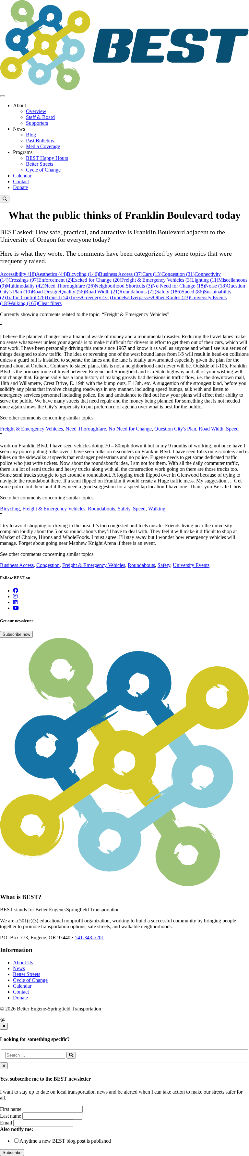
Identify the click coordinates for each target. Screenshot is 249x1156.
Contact (21, 181)
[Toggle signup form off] (4, 1065)
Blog (31, 134)
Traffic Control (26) (26, 297)
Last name (10, 1116)
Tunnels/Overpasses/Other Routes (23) (150, 297)
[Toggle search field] (4, 199)
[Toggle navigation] (2, 96)
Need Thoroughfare (85, 428)
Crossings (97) (23, 280)
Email (6, 1122)
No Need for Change (130, 428)
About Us (23, 962)
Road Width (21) (102, 291)
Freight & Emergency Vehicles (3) (156, 280)
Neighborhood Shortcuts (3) (123, 286)
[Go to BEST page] (15, 590)
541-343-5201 (89, 937)
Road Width (211, 428)
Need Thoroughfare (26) (69, 286)
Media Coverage (43, 146)
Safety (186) (169, 291)
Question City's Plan (175, 428)
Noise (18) (216, 286)
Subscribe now (16, 634)
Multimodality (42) (25, 286)
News (19, 968)
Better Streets (39, 164)
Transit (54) (58, 297)
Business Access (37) (120, 274)
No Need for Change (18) (178, 286)
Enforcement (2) (55, 280)
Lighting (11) (204, 280)
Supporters (37, 123)
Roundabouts (101, 508)
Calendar (22, 175)
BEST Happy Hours (47, 158)
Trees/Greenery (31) (90, 297)
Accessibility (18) (18, 274)
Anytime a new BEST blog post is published (65, 1141)
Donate (20, 187)
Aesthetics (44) (51, 274)
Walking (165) (23, 303)
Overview (36, 111)
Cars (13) (151, 274)
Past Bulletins (40, 140)
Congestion (48, 565)
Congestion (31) (178, 274)
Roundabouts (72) (137, 291)
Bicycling (10, 508)
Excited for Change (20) (96, 280)
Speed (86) (193, 291)
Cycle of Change (43, 170)
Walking (156, 508)
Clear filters (50, 303)
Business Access (17, 565)
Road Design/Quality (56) (58, 291)
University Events (191, 565)
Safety (124, 508)
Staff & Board (40, 117)
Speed (232, 428)
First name (10, 1109)
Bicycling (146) (83, 274)
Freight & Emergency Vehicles (31, 428)
